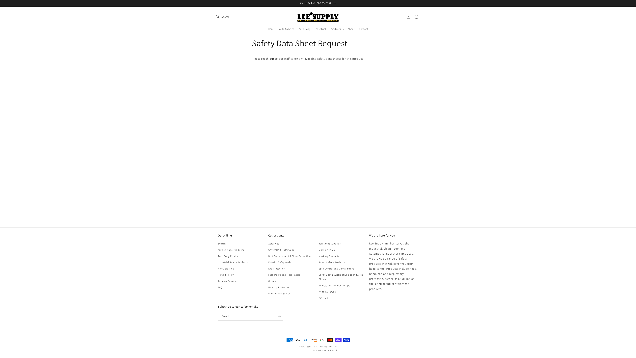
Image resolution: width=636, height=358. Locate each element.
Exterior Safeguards (279, 262)
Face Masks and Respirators (284, 274)
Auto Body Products (229, 256)
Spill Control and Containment (336, 268)
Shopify (333, 347)
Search (222, 243)
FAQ (220, 287)
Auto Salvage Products (231, 249)
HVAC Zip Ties (226, 268)
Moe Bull (333, 350)
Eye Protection (276, 268)
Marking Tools (327, 249)
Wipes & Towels (327, 291)
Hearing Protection (279, 287)
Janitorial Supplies (330, 243)
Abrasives (273, 243)
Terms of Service (227, 281)
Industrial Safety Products (233, 262)
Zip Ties (323, 297)
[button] (222, 17)
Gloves (272, 281)
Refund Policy (226, 274)
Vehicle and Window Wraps (334, 285)
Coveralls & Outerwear (281, 249)
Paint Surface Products (332, 262)
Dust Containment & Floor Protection (289, 256)
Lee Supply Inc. (312, 347)
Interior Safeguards (279, 293)
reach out (267, 58)
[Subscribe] (279, 316)
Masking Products (329, 256)
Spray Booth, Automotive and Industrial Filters (341, 277)
